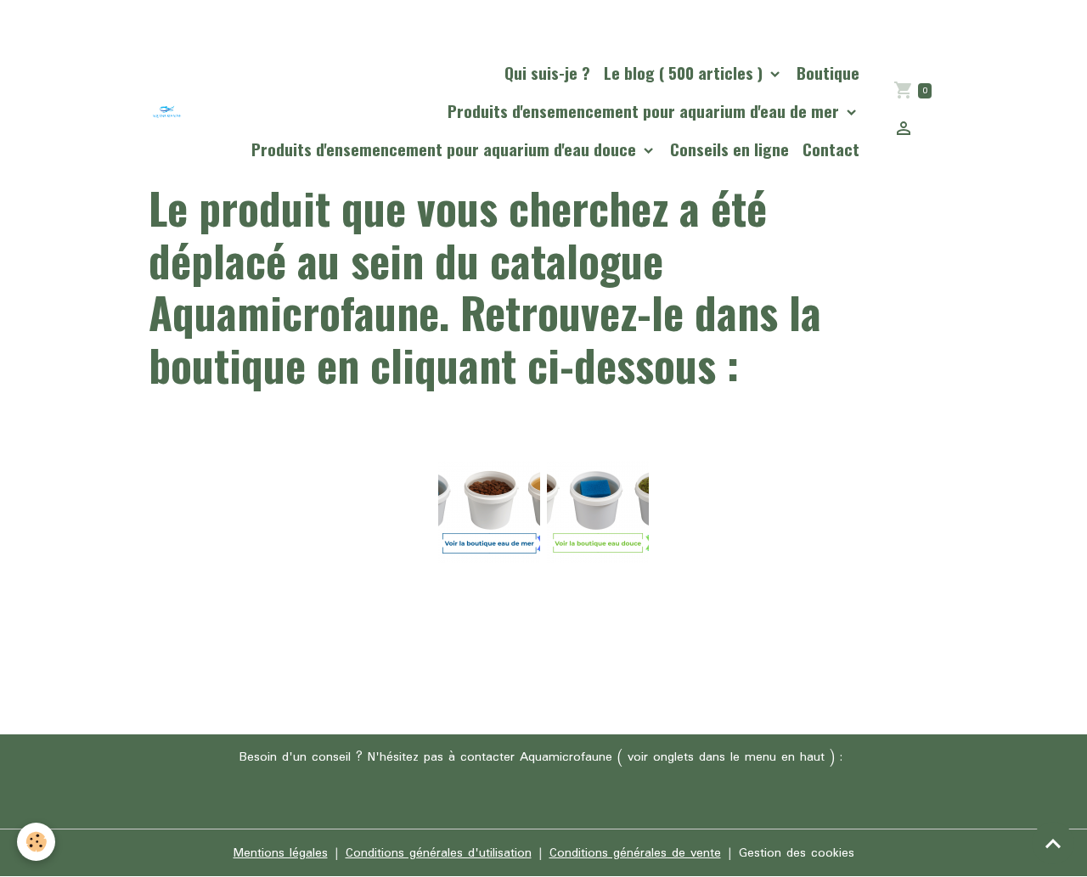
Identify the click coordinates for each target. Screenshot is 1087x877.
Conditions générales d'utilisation (439, 853)
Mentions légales (281, 853)
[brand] (167, 111)
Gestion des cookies (796, 853)
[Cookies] (36, 842)
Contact (831, 149)
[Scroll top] (1053, 843)
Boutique (828, 72)
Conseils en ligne (729, 149)
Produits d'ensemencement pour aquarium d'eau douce (445, 149)
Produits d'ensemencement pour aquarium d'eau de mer (645, 110)
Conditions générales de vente (635, 853)
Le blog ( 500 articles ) (685, 72)
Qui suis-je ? (547, 72)
